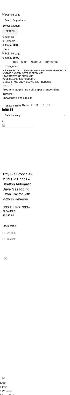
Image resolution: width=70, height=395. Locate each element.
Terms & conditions (13, 323)
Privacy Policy (10, 335)
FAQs (5, 358)
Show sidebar (13, 106)
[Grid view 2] (4, 109)
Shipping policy (11, 317)
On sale (11, 232)
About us (7, 370)
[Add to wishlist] (6, 168)
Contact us (8, 364)
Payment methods (12, 346)
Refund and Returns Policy (18, 329)
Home (6, 85)
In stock (10, 239)
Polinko (16, 374)
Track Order (9, 352)
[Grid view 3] (8, 109)
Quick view (15, 159)
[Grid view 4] (11, 109)
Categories (12, 66)
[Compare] (24, 159)
